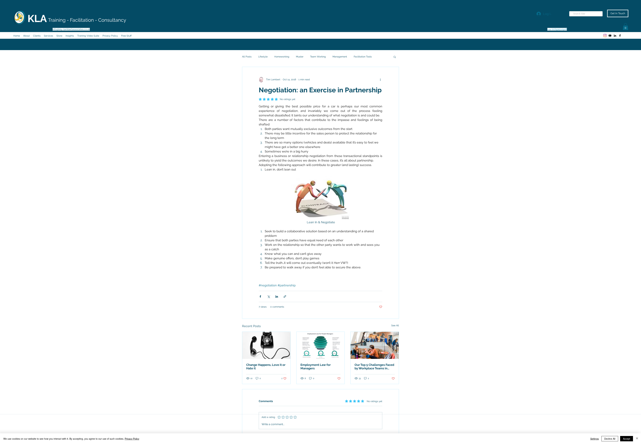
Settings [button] (594, 438)
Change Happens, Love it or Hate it (265, 366)
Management (340, 56)
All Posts (247, 56)
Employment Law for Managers (315, 366)
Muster (299, 56)
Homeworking (281, 56)
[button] (625, 26)
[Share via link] (284, 296)
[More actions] (380, 80)
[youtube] (610, 35)
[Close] (637, 438)
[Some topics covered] (320, 345)
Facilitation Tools (363, 56)
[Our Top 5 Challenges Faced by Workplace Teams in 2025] (375, 345)
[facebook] (620, 35)
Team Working (318, 56)
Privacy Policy (132, 438)
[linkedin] (615, 35)
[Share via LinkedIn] (276, 296)
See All (395, 325)
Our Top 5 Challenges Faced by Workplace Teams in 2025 (374, 366)
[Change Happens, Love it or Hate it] (266, 345)
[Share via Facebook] (260, 296)
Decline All (609, 438)
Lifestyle (263, 56)
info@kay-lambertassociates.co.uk (71, 29)
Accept (626, 438)
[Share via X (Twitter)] (268, 296)
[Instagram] (605, 35)
